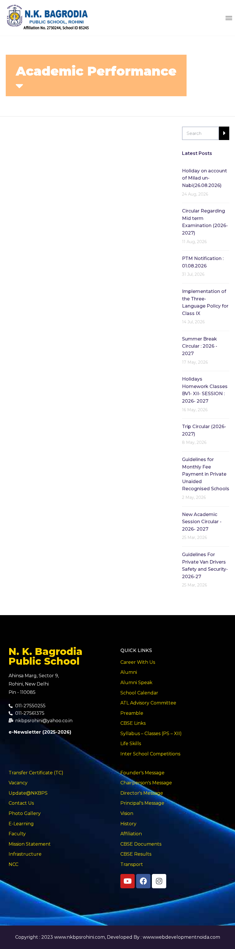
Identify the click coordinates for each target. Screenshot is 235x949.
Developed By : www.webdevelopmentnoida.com (163, 937)
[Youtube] (127, 881)
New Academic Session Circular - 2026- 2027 (202, 522)
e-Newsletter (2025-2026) (40, 732)
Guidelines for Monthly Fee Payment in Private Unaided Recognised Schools (205, 474)
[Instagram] (159, 881)
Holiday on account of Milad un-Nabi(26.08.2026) (204, 178)
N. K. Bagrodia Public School (46, 656)
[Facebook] (143, 881)
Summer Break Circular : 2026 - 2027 (199, 346)
